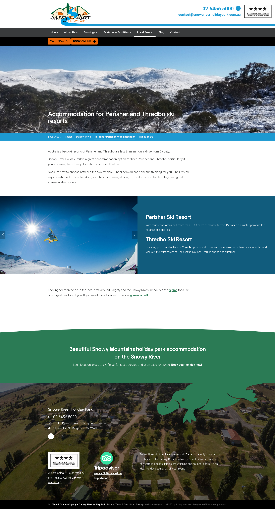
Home (54, 32)
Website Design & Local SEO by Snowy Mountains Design (172, 504)
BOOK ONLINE (83, 41)
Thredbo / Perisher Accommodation (115, 136)
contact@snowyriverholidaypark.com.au (209, 15)
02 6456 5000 (218, 9)
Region (68, 136)
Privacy (110, 504)
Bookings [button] (90, 32)
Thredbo (187, 247)
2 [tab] (70, 267)
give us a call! (139, 295)
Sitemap (140, 504)
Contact (175, 32)
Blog (161, 32)
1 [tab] (67, 267)
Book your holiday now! (186, 364)
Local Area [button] (144, 32)
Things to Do (146, 136)
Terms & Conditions (124, 504)
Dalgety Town (83, 136)
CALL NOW (58, 41)
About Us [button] (70, 32)
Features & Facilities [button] (116, 32)
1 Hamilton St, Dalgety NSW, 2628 (75, 428)
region (173, 290)
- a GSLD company (213, 504)
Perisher (231, 225)
